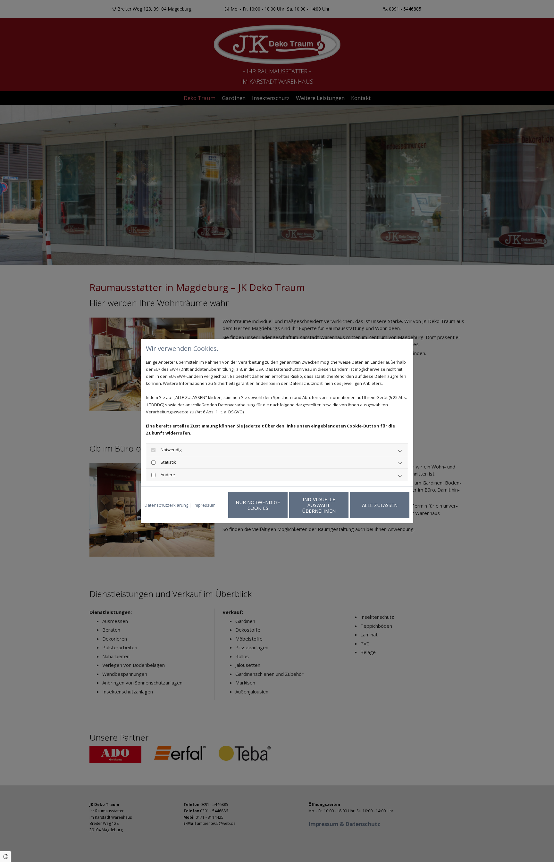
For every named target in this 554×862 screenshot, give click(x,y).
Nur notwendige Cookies (258, 505)
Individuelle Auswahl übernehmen (319, 505)
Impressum (204, 505)
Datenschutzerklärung (166, 505)
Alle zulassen (380, 505)
